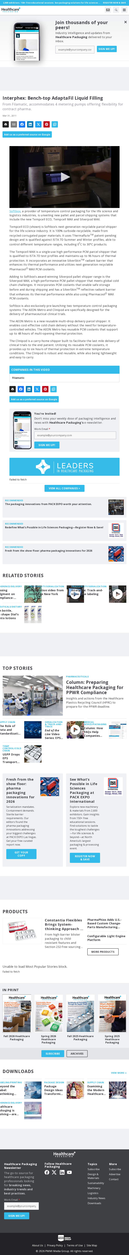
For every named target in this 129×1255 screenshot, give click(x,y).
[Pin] (46, 124)
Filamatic (18, 377)
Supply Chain (95, 1082)
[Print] (6, 124)
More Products (103, 952)
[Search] (116, 10)
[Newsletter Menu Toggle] (108, 10)
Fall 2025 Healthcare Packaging (80, 1038)
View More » (119, 1072)
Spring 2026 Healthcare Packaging (48, 1039)
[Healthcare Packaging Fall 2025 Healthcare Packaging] (80, 1013)
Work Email (42, 429)
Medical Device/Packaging (95, 723)
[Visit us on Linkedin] (62, 1172)
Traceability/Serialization (46, 586)
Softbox (14, 211)
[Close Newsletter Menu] (125, 22)
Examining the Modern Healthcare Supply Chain (96, 1090)
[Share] (22, 124)
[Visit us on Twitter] (54, 1172)
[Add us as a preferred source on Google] (55, 124)
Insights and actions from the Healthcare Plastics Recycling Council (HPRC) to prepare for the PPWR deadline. (94, 702)
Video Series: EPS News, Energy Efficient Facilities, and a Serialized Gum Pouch (53, 734)
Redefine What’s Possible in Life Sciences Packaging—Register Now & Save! (54, 527)
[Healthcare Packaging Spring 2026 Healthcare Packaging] (48, 1013)
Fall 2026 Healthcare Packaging (17, 1038)
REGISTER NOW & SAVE (85, 858)
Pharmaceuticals (77, 676)
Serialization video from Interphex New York (46, 592)
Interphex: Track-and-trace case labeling (87, 592)
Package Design (54, 1082)
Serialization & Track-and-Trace (54, 724)
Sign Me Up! (106, 49)
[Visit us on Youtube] (69, 1172)
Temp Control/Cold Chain (12, 748)
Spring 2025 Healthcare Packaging (112, 1039)
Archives (77, 1053)
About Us (37, 1245)
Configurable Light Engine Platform (106, 938)
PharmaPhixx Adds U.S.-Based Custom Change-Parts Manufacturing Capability (104, 923)
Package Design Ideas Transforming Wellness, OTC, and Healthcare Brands (54, 1090)
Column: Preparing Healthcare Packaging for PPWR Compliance (94, 687)
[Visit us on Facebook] (47, 1172)
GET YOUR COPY (21, 854)
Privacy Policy (55, 1245)
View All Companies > (64, 488)
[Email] (14, 124)
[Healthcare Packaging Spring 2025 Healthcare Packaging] (112, 1013)
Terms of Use (75, 1245)
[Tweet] (38, 124)
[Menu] (124, 10)
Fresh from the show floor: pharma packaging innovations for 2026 (48, 550)
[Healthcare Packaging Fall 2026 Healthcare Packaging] (16, 1013)
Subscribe (53, 1053)
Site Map (92, 1245)
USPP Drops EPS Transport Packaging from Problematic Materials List (11, 758)
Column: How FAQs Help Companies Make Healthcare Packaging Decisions (93, 732)
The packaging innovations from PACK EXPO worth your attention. (48, 504)
